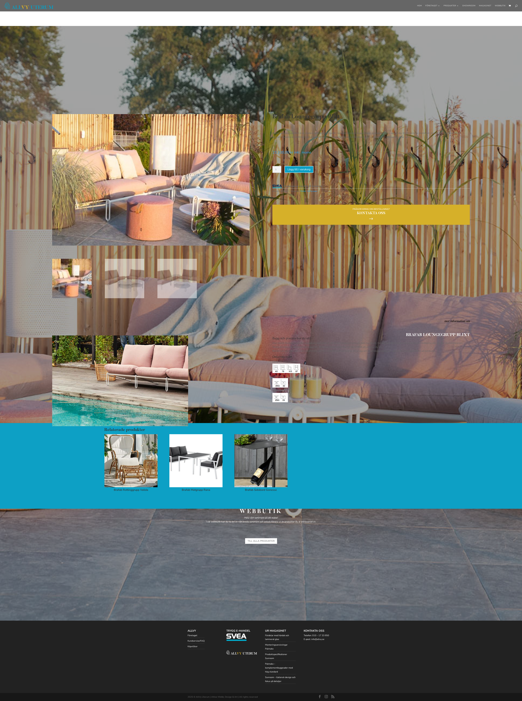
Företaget (431, 6)
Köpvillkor (193, 646)
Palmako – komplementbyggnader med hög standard (279, 667)
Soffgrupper (312, 191)
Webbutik (500, 6)
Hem (419, 6)
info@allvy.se (317, 639)
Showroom (469, 6)
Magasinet (485, 6)
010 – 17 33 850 (320, 635)
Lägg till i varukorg (299, 169)
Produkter (450, 6)
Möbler (303, 191)
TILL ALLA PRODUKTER (261, 541)
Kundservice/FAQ (196, 640)
